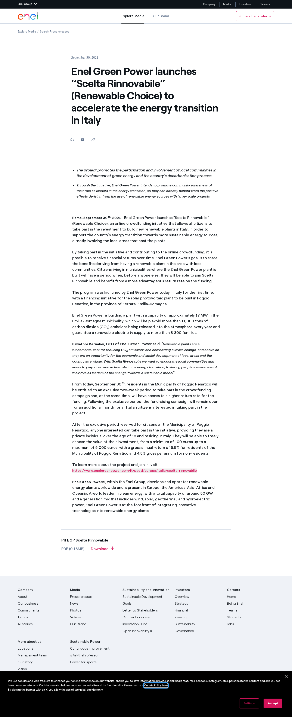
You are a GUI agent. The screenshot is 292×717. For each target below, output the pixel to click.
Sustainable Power (85, 642)
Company (209, 4)
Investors (245, 4)
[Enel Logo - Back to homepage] (28, 16)
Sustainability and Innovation (146, 590)
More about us (29, 642)
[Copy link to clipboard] (93, 139)
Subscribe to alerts (255, 16)
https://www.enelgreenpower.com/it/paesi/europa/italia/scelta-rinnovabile (134, 471)
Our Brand (161, 16)
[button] (27, 4)
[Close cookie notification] (286, 676)
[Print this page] (72, 139)
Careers (265, 4)
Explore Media (132, 19)
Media (227, 4)
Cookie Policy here (156, 685)
